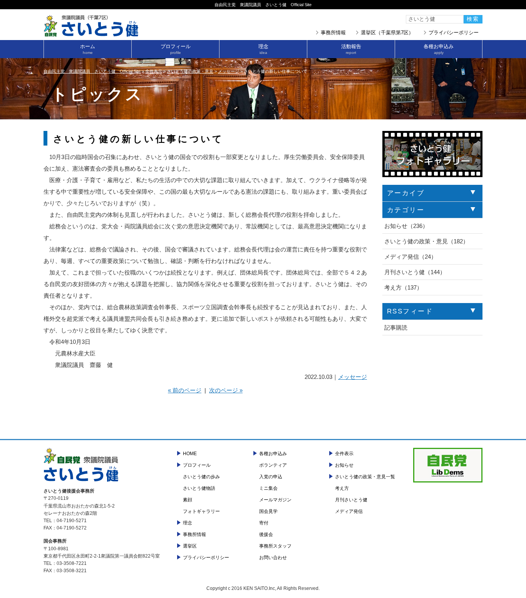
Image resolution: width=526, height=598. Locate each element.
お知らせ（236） (406, 226)
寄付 (263, 523)
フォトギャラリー (201, 511)
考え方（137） (403, 287)
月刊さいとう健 (351, 500)
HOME (190, 453)
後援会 (266, 534)
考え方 (342, 488)
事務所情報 (333, 32)
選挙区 (190, 546)
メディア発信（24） (410, 256)
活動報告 (351, 49)
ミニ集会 (268, 488)
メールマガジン (275, 500)
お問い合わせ (273, 557)
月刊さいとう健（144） (415, 272)
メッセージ (352, 377)
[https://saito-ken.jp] (92, 34)
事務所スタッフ (275, 546)
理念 (263, 49)
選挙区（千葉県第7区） (387, 32)
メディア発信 (349, 511)
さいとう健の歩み (201, 476)
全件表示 (344, 453)
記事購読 (395, 327)
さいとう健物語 (199, 488)
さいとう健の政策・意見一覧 (365, 476)
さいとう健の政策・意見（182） (426, 241)
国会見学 (268, 511)
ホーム (87, 49)
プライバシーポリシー (454, 32)
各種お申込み (439, 49)
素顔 (187, 500)
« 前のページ (184, 390)
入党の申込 (270, 476)
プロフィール (176, 49)
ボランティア (273, 465)
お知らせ (344, 465)
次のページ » (226, 390)
